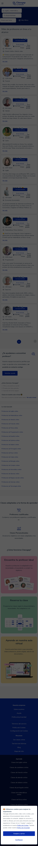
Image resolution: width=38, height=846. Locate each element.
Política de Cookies (23, 825)
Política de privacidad (23, 828)
